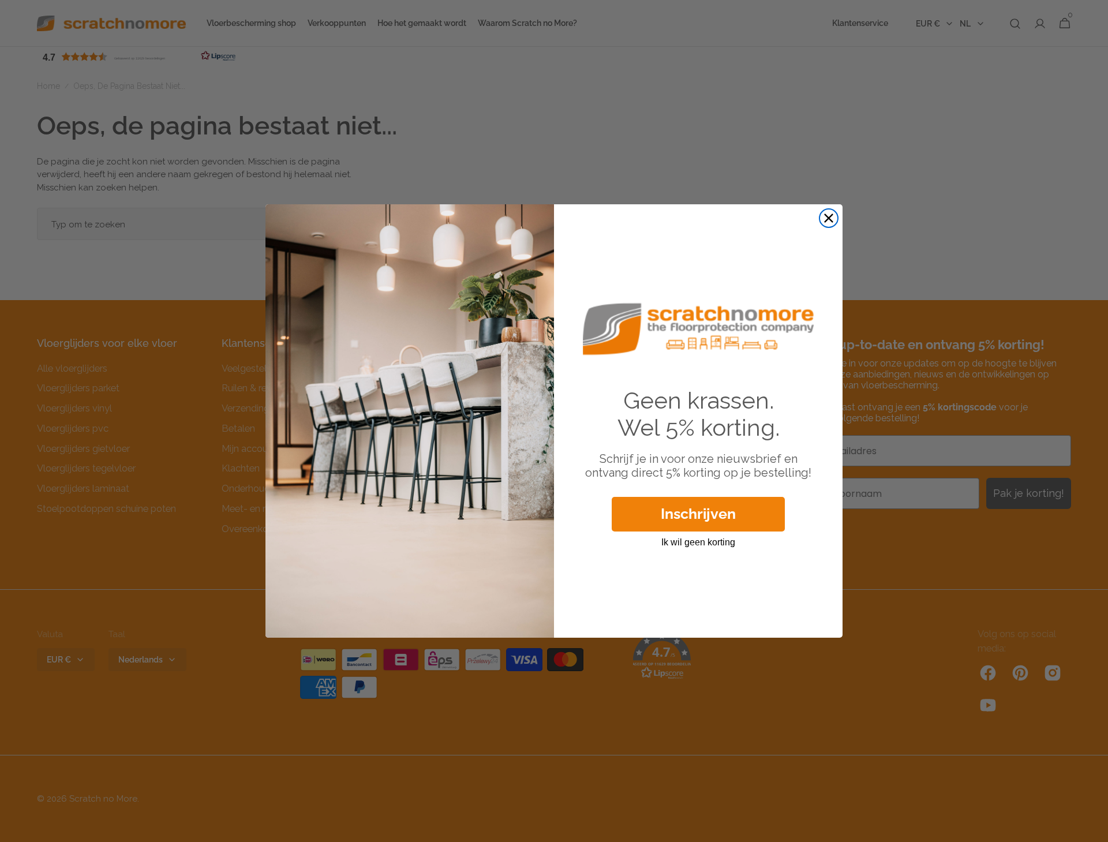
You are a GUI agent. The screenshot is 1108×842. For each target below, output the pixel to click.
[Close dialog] (828, 218)
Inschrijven (698, 513)
